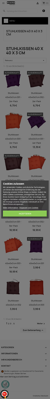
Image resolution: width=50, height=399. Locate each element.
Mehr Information (10, 207)
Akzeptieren (25, 213)
